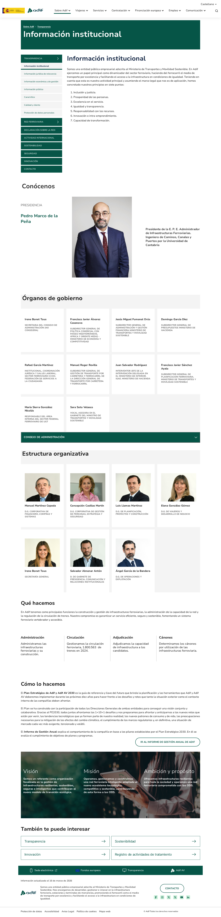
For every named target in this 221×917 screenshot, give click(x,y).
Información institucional (36, 66)
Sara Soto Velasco (81, 407)
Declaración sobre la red (39, 130)
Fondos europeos (91, 870)
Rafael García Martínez (39, 365)
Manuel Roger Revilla (83, 365)
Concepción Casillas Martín (87, 505)
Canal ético (29, 97)
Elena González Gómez (175, 505)
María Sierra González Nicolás (38, 409)
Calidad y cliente (32, 105)
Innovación (31, 161)
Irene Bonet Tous (35, 319)
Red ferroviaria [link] (33, 121)
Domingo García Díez (174, 319)
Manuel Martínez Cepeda (40, 505)
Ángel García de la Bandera (133, 571)
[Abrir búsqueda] (217, 11)
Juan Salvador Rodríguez (131, 365)
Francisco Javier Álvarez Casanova (85, 321)
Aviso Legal (68, 911)
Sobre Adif (28, 26)
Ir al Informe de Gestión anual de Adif (167, 742)
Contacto (30, 169)
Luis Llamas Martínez (129, 505)
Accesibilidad (51, 911)
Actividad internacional (39, 137)
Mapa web (104, 911)
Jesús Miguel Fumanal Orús (133, 319)
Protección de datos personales (39, 112)
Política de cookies (87, 911)
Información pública (33, 89)
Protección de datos (31, 911)
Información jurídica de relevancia (40, 73)
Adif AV (180, 870)
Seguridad (30, 153)
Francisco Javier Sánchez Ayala (176, 366)
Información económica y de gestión (41, 81)
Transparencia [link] (33, 58)
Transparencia (44, 26)
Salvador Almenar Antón (86, 571)
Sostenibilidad (33, 145)
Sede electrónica (45, 870)
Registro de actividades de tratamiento (143, 854)
